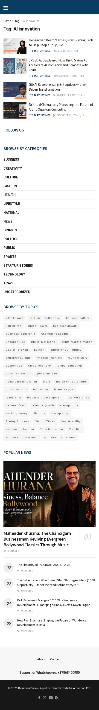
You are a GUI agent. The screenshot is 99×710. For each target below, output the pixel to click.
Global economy (40, 365)
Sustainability (70, 421)
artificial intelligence (45, 318)
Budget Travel (37, 325)
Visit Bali (75, 429)
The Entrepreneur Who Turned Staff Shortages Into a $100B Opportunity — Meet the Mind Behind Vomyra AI (56, 582)
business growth (65, 325)
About (41, 659)
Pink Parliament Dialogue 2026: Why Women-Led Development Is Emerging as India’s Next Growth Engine (53, 602)
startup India (69, 405)
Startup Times (45, 421)
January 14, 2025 (65, 95)
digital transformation (77, 341)
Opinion (10, 230)
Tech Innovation (51, 429)
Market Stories (78, 397)
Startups (39, 413)
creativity (12, 168)
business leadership (20, 333)
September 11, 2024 (66, 115)
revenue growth (43, 405)
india (46, 381)
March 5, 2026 (63, 51)
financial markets (49, 357)
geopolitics (14, 365)
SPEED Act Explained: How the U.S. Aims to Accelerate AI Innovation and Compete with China (58, 65)
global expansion (18, 373)
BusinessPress (28, 688)
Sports (10, 257)
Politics (10, 239)
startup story (60, 413)
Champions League (55, 333)
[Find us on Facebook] (39, 698)
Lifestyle (11, 203)
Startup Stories (18, 265)
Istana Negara (64, 389)
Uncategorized (16, 292)
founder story (77, 357)
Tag (17, 21)
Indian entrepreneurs (71, 381)
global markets (47, 373)
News (7, 221)
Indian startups (16, 389)
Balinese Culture (78, 318)
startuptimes (41, 51)
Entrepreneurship (18, 357)
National (11, 212)
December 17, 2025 (66, 76)
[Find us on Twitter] (45, 698)
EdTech (39, 349)
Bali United (13, 325)
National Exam (16, 405)
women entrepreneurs (60, 437)
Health (9, 195)
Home (7, 21)
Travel (9, 283)
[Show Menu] (20, 7)
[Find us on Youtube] (51, 698)
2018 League (15, 318)
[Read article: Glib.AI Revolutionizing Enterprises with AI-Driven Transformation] (14, 90)
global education (70, 365)
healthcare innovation (21, 381)
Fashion (10, 186)
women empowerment (22, 437)
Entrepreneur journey (66, 349)
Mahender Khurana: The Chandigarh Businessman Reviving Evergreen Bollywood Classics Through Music (37, 539)
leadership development (44, 397)
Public (9, 248)
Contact (55, 659)
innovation (40, 389)
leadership (13, 397)
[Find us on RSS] (56, 698)
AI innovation (31, 21)
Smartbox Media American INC (71, 688)
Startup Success (17, 421)
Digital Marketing (43, 341)
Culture (10, 177)
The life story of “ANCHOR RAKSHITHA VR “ (44, 565)
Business (11, 159)
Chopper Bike (15, 341)
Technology (14, 274)
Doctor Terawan (17, 349)
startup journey (16, 413)
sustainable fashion (20, 429)
